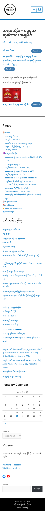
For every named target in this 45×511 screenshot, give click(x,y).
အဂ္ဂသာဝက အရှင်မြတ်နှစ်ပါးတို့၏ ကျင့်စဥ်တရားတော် (21, 297)
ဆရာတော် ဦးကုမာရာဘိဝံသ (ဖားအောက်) (21, 178)
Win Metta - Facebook (11, 465)
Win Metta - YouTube (11, 468)
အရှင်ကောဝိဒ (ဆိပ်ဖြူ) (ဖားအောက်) (19, 181)
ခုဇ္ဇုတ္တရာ (6, 233)
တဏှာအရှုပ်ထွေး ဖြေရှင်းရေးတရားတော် (18, 291)
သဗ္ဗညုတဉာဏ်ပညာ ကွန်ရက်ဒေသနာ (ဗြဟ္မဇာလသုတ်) (21, 339)
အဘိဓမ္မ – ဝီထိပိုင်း (9, 311)
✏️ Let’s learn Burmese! (12, 208)
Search (5, 484)
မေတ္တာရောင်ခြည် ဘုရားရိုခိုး (16, 104)
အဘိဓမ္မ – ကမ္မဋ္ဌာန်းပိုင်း (11, 307)
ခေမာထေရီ (6, 242)
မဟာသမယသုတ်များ (10, 324)
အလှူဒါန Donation (12, 139)
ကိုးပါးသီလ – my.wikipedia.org (17, 42)
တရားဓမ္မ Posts (11, 136)
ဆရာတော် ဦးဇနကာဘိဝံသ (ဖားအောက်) (20, 184)
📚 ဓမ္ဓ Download (9, 201)
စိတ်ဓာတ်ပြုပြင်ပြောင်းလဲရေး (13, 251)
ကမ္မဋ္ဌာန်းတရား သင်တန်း (12, 376)
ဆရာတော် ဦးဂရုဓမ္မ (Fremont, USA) (19, 171)
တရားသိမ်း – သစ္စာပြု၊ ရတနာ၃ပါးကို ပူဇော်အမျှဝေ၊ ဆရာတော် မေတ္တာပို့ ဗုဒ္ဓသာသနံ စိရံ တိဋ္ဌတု (22, 60)
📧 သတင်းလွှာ (8, 212)
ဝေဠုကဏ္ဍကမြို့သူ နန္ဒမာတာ (13, 238)
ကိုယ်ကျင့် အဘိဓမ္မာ (10, 320)
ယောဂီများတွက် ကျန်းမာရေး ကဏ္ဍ (18, 143)
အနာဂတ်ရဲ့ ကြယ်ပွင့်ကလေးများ (17, 146)
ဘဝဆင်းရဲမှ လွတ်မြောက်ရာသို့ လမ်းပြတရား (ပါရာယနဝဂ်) (22, 285)
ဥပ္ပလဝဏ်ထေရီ (8, 247)
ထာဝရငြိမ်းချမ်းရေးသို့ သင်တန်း (14, 371)
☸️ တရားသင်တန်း (9, 153)
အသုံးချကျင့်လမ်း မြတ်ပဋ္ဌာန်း (14, 333)
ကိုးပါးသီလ (8, 50)
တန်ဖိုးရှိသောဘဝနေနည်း (12, 329)
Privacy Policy (11, 150)
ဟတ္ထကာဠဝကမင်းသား (11, 229)
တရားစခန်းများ (14, 164)
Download (36, 51)
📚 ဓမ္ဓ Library (8, 205)
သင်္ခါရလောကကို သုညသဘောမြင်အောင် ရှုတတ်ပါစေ (22, 277)
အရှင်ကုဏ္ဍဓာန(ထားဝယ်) (15, 174)
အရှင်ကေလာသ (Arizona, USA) (17, 167)
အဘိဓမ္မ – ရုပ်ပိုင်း (9, 316)
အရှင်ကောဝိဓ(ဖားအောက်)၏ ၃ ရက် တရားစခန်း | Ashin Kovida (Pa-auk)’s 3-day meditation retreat (21, 363)
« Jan (4, 423)
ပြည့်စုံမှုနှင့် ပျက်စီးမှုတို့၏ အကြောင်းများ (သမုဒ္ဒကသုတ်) (22, 265)
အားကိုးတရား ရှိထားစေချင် (13, 271)
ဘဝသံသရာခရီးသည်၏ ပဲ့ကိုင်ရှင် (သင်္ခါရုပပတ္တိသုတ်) (20, 257)
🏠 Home (6, 132)
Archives (6, 431)
